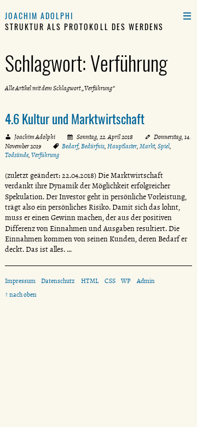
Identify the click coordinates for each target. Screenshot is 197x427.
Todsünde (16, 155)
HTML (90, 280)
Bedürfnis (93, 146)
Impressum (20, 280)
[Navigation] (187, 15)
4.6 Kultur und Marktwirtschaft (74, 118)
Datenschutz (58, 280)
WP (126, 280)
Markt (147, 146)
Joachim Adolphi (39, 15)
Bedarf (70, 146)
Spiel (164, 146)
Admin (146, 280)
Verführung (45, 155)
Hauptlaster (122, 146)
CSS (110, 280)
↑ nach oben (21, 294)
